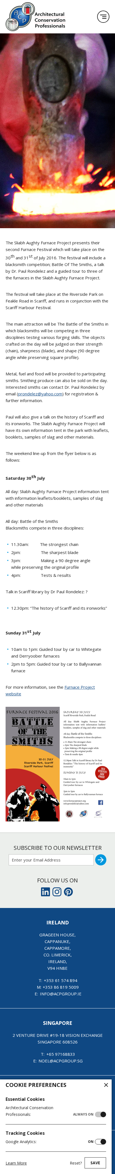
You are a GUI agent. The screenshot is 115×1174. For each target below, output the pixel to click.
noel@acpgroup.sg (61, 1061)
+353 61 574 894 (60, 980)
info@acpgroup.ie (61, 993)
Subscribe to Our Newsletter (58, 847)
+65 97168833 (60, 1054)
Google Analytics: (50, 1141)
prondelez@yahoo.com (40, 394)
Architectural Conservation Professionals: (50, 1111)
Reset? (76, 1163)
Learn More (16, 1163)
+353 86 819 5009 (61, 987)
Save (95, 1162)
